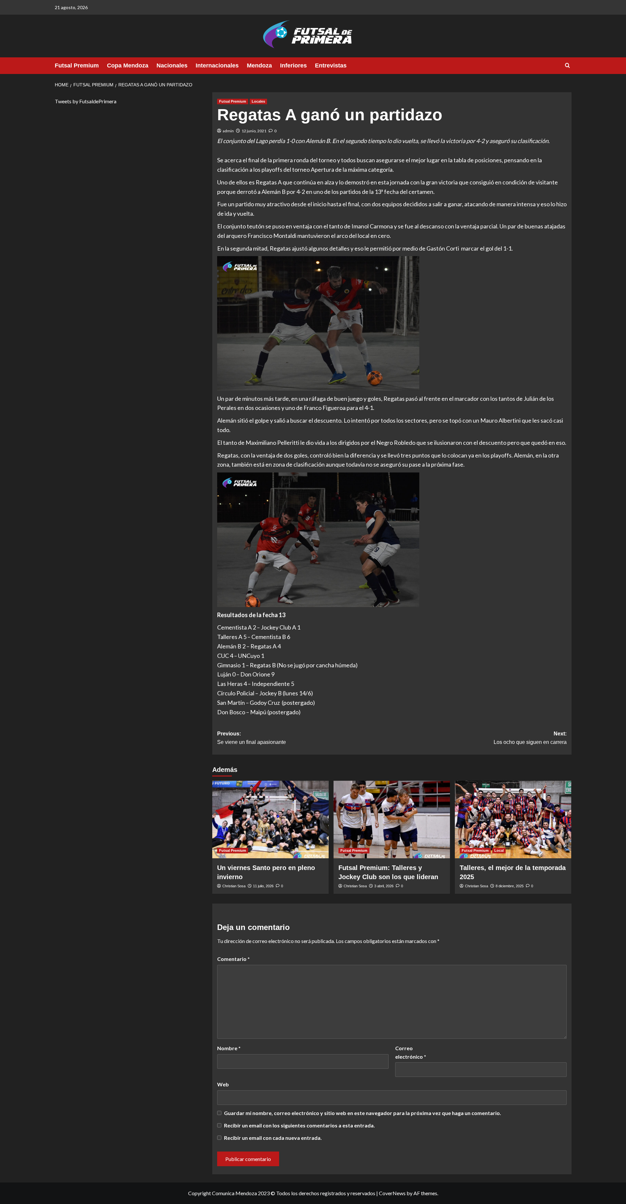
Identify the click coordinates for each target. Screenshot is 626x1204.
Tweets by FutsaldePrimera (85, 101)
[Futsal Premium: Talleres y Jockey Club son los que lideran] (392, 819)
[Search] (567, 65)
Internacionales (217, 65)
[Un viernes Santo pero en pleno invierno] (270, 819)
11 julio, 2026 (263, 886)
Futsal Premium (77, 65)
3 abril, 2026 (384, 886)
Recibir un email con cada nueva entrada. (273, 1138)
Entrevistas (331, 65)
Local (499, 850)
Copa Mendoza (127, 65)
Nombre (229, 1048)
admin (228, 130)
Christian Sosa (234, 886)
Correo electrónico (410, 1052)
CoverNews (392, 1193)
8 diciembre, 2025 (510, 886)
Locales (258, 101)
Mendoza (259, 65)
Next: (530, 738)
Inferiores (293, 65)
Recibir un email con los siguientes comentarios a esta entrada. (299, 1125)
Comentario (233, 959)
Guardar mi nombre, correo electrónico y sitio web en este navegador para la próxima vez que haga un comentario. (362, 1113)
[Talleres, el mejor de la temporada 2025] (513, 819)
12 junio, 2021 (254, 130)
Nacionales (171, 65)
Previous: (251, 738)
